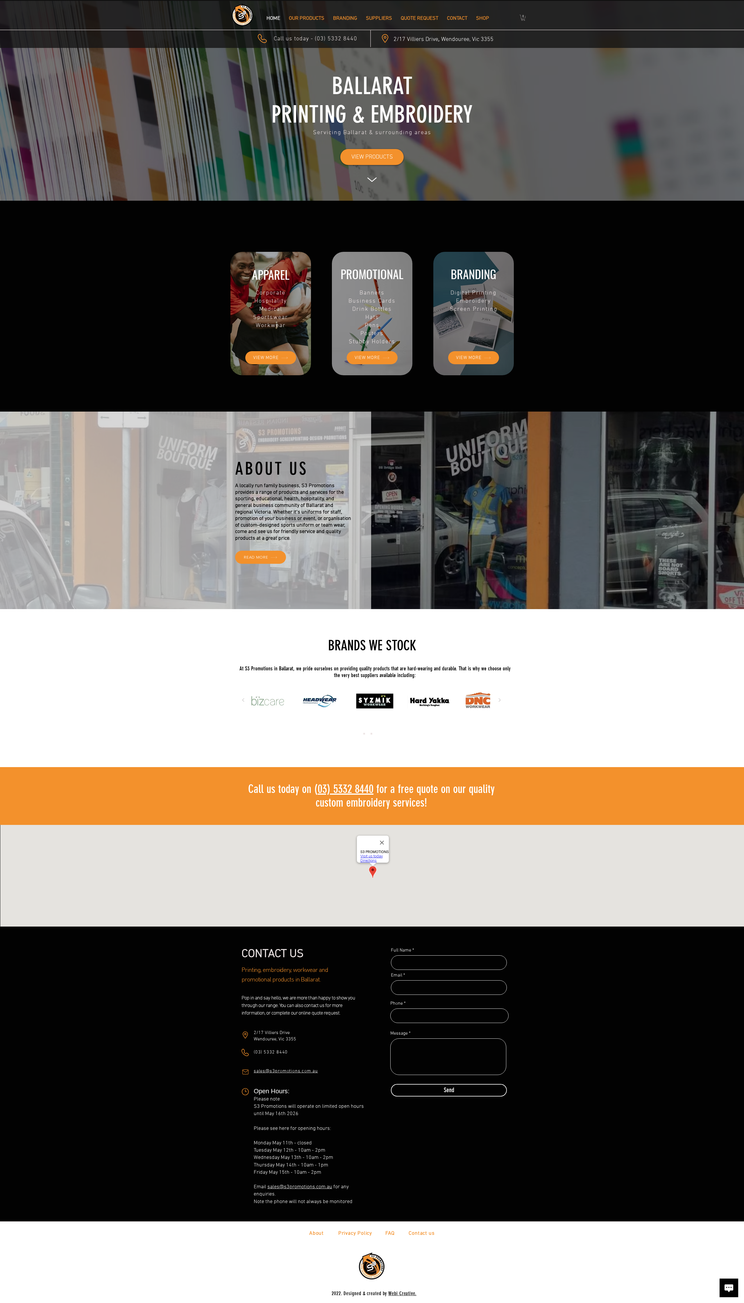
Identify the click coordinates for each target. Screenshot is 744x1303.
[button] (523, 18)
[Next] (499, 700)
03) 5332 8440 (345, 789)
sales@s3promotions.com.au (299, 1187)
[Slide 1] (364, 734)
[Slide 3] (379, 734)
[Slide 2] (371, 734)
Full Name (401, 950)
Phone (396, 1003)
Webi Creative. (402, 1293)
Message (399, 1033)
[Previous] (243, 700)
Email (396, 975)
